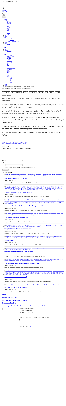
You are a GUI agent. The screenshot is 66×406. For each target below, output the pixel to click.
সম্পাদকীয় (6, 50)
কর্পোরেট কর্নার (9, 59)
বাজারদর (8, 66)
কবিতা (11, 78)
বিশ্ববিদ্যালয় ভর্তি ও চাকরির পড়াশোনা (13, 41)
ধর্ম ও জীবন (9, 58)
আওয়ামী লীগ (9, 22)
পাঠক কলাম (9, 52)
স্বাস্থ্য (8, 75)
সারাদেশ (6, 24)
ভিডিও (8, 70)
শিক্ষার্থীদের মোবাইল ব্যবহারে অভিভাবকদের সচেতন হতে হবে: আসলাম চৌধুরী (14, 142)
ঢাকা (8, 26)
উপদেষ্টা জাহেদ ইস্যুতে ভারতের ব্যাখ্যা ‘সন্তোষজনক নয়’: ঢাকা (16, 217)
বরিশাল (8, 30)
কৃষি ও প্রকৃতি (9, 62)
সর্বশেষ (8, 72)
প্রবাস (8, 65)
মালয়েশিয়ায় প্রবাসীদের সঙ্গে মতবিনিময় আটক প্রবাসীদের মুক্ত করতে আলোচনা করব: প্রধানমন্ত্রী (22, 263)
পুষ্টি (7, 64)
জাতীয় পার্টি (9, 23)
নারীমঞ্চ (8, 63)
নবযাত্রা (29, 326)
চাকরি (5, 47)
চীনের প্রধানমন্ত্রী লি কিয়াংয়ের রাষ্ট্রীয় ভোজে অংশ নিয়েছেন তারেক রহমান (18, 229)
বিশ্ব (5, 35)
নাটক (10, 80)
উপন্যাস (11, 77)
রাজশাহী (8, 29)
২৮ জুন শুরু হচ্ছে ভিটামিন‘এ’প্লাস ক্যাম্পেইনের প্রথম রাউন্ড (16, 178)
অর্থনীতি (6, 36)
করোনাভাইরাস (9, 61)
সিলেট (8, 28)
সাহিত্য (8, 76)
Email (3, 162)
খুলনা (8, 31)
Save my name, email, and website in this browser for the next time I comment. (19, 167)
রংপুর (8, 34)
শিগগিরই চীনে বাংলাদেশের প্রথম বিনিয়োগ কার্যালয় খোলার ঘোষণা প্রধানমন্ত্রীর (18, 192)
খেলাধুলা (6, 43)
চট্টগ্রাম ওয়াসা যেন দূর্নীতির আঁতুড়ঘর (9, 303)
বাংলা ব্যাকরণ (12, 40)
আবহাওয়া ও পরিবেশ (10, 56)
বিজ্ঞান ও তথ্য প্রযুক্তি (11, 68)
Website (3, 165)
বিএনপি (8, 21)
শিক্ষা (5, 37)
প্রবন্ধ (11, 82)
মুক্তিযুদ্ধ (8, 71)
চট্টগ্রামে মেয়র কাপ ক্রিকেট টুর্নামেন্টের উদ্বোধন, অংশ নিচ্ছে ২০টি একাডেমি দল (14, 143)
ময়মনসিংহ (8, 33)
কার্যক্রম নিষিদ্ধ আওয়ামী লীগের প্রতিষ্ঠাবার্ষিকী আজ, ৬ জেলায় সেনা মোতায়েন (19, 251)
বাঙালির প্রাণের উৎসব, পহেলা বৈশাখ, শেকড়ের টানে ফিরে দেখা (14, 300)
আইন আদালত (9, 55)
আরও (5, 54)
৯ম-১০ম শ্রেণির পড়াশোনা (11, 38)
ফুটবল (8, 45)
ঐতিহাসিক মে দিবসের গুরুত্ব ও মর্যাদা (9, 297)
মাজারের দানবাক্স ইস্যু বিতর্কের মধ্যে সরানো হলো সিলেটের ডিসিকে (16, 287)
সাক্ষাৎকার (8, 73)
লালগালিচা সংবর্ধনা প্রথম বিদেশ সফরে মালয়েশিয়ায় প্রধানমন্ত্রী (16, 277)
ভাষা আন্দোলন (9, 69)
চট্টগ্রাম (8, 27)
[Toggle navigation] (2, 13)
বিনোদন (6, 48)
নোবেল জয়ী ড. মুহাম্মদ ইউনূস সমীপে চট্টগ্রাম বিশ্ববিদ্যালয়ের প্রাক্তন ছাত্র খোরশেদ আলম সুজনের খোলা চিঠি (23, 306)
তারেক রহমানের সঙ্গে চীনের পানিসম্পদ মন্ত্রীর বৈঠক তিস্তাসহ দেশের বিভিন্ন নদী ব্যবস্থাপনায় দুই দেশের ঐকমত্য (25, 206)
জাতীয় (6, 19)
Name (3, 160)
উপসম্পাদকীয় (9, 51)
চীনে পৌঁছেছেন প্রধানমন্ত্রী (9, 240)
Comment (4, 158)
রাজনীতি (6, 20)
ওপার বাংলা (9, 57)
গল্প (10, 79)
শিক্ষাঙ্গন (6, 42)
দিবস (5, 49)
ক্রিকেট (8, 44)
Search (3, 14)
